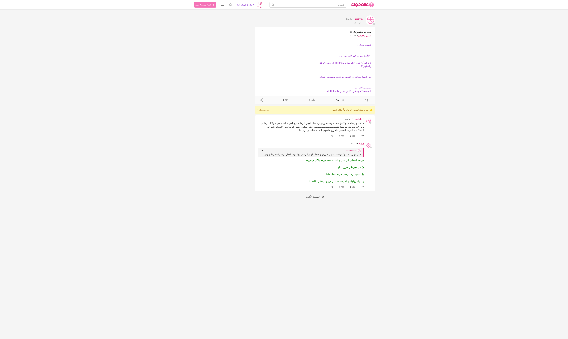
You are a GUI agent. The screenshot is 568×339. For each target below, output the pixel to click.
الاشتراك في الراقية (245, 4)
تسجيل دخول (264, 110)
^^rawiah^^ (358, 119)
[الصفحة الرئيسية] (362, 4)
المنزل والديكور (365, 35)
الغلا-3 (361, 143)
